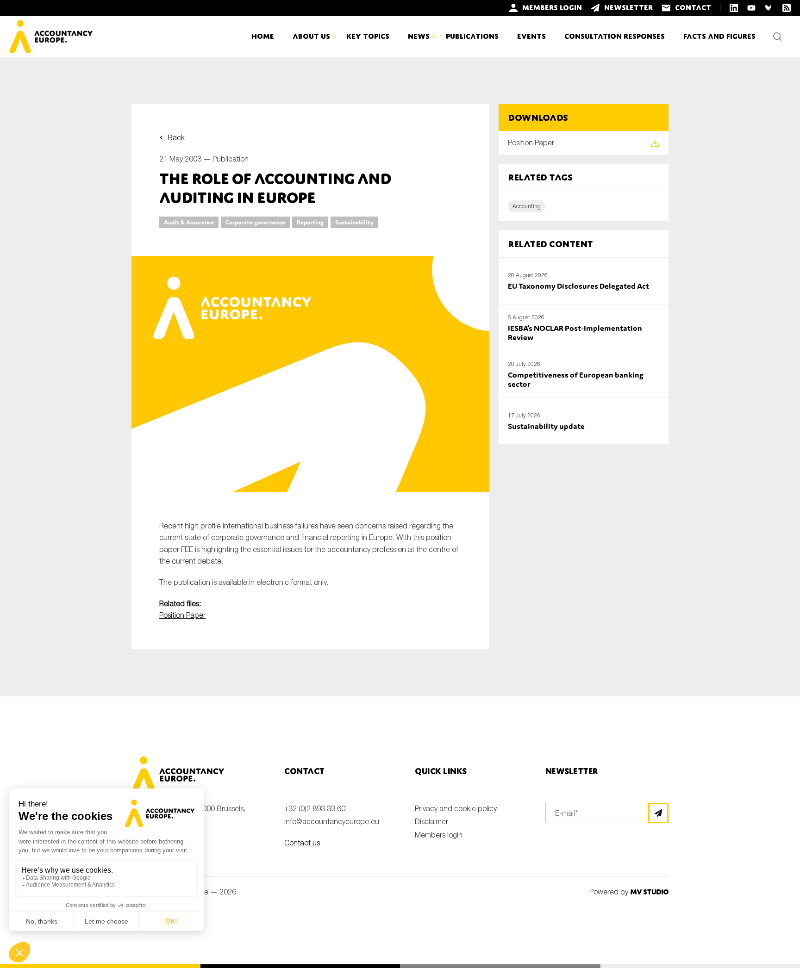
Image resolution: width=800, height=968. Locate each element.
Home (262, 36)
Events (531, 36)
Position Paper (182, 615)
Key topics (367, 36)
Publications (472, 36)
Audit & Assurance (189, 222)
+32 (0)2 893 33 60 (314, 808)
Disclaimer (431, 821)
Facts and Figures (719, 36)
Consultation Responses (614, 36)
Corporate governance (255, 222)
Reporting (310, 222)
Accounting (526, 206)
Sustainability (354, 222)
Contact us (302, 842)
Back (176, 137)
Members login (438, 835)
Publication (230, 159)
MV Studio (649, 891)
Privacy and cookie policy (456, 808)
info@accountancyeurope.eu (331, 821)
